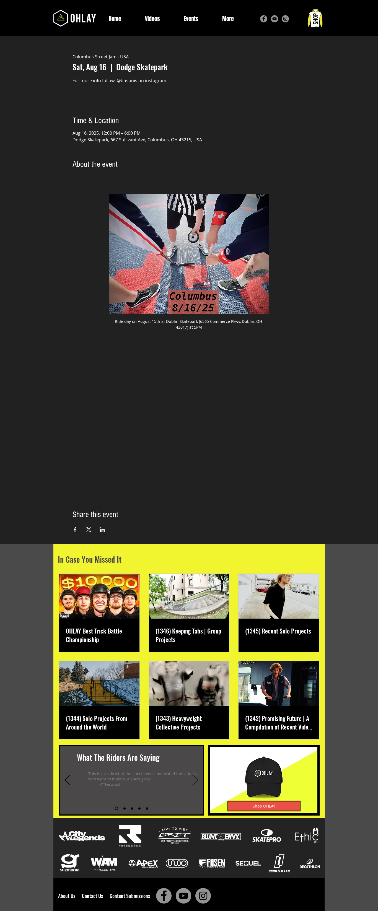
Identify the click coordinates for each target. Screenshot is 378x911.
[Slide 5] (147, 808)
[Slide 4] (139, 808)
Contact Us (93, 895)
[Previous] (67, 780)
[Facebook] (263, 18)
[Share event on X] (88, 529)
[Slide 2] (124, 808)
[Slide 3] (132, 808)
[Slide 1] (116, 808)
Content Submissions (130, 895)
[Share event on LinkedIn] (102, 529)
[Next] (195, 780)
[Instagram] (285, 18)
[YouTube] (274, 18)
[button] (228, 19)
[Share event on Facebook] (75, 529)
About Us (68, 895)
